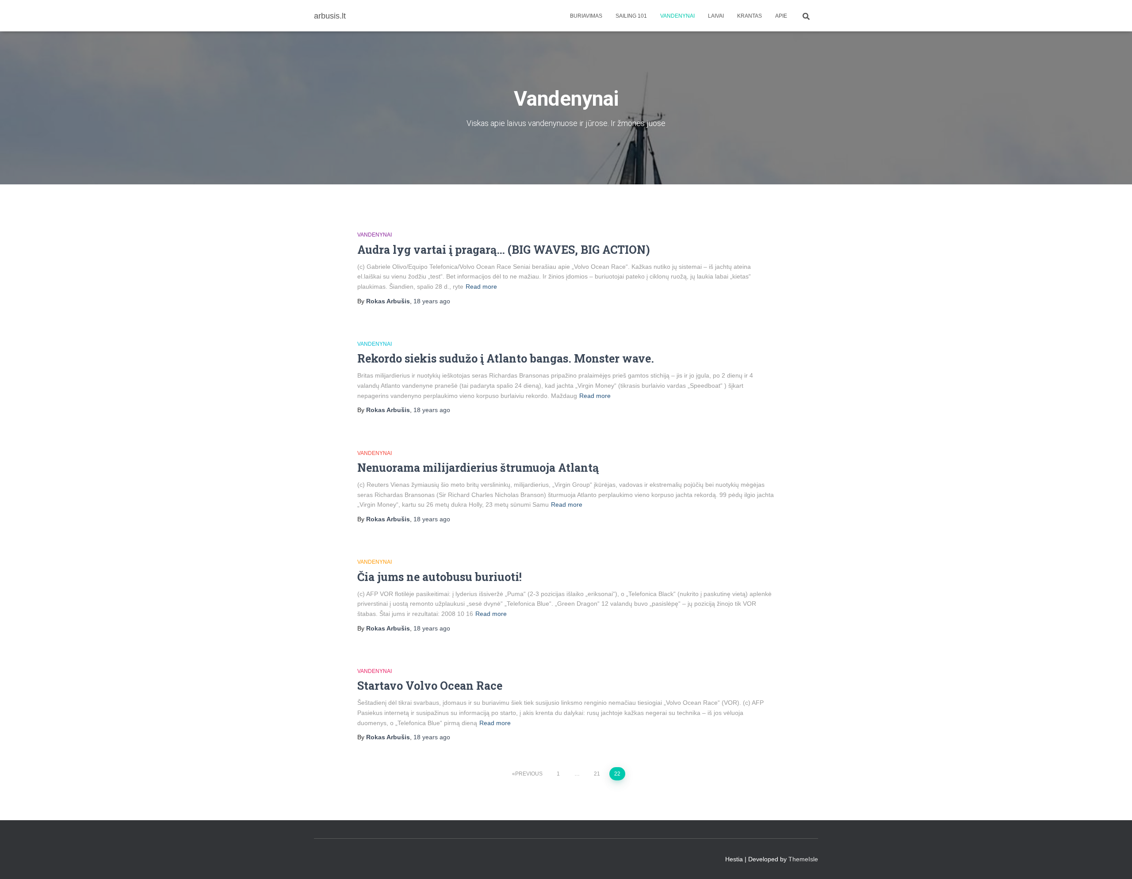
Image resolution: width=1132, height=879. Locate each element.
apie (781, 16)
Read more (481, 286)
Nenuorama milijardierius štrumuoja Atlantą (478, 467)
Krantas (749, 16)
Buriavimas (586, 16)
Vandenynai (677, 16)
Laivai (716, 16)
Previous (529, 774)
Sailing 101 (631, 16)
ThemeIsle (803, 859)
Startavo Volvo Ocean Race (429, 685)
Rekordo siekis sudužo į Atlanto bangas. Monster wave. (505, 358)
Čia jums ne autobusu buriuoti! (439, 576)
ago (431, 301)
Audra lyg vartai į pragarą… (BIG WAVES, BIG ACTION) (503, 249)
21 (597, 774)
